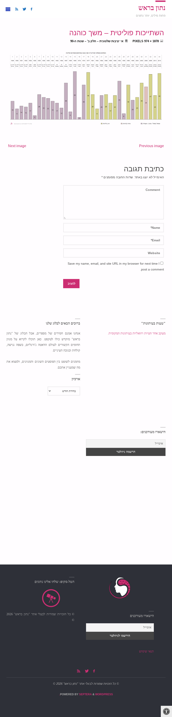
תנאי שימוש (146, 651)
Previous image (151, 146)
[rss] (16, 9)
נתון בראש (152, 8)
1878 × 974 (151, 41)
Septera (85, 694)
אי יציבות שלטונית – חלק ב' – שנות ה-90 (96, 41)
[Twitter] (24, 9)
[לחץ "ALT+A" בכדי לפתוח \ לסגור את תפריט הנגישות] (166, 711)
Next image (17, 146)
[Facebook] (31, 9)
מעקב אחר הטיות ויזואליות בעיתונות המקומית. (136, 333)
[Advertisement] (43, 455)
